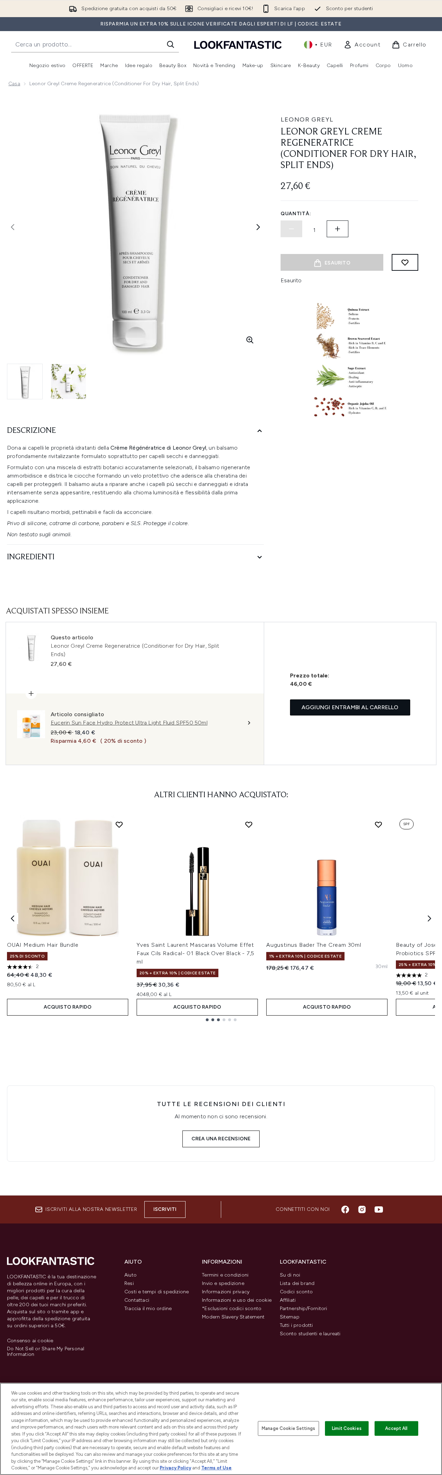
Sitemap (289, 1317)
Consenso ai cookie (30, 1341)
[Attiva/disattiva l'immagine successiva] (258, 227)
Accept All (396, 1428)
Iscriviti (165, 1209)
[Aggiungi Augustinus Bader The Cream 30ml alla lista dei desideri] (378, 824)
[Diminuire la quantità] (291, 228)
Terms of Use (216, 1467)
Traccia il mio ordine (148, 1308)
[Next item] (429, 918)
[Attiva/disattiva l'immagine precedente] (12, 227)
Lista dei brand (297, 1283)
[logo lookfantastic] (238, 44)
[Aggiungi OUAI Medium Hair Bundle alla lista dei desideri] (119, 824)
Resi (129, 1283)
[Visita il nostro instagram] (362, 1209)
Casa (14, 84)
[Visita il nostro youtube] (378, 1209)
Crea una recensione (221, 1139)
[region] (221, 1429)
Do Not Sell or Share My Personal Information (45, 1351)
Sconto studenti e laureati (310, 1334)
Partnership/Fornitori (303, 1308)
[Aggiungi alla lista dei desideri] (405, 262)
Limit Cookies (347, 1428)
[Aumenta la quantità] (337, 228)
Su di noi (290, 1275)
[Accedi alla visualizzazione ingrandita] (249, 340)
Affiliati (288, 1300)
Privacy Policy (175, 1467)
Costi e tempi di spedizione (156, 1292)
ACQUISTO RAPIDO (68, 1007)
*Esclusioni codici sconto (231, 1308)
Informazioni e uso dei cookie (236, 1300)
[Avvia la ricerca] (170, 44)
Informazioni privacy (225, 1292)
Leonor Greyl (307, 119)
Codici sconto (296, 1292)
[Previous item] (12, 918)
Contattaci (136, 1300)
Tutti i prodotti (296, 1325)
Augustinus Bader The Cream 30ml (313, 945)
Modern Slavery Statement (233, 1317)
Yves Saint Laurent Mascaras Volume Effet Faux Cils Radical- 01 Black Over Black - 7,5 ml (195, 953)
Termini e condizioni (225, 1275)
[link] (362, 45)
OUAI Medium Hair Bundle (42, 945)
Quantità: (296, 214)
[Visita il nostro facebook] (345, 1209)
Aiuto (130, 1275)
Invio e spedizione (223, 1283)
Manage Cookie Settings (288, 1428)
